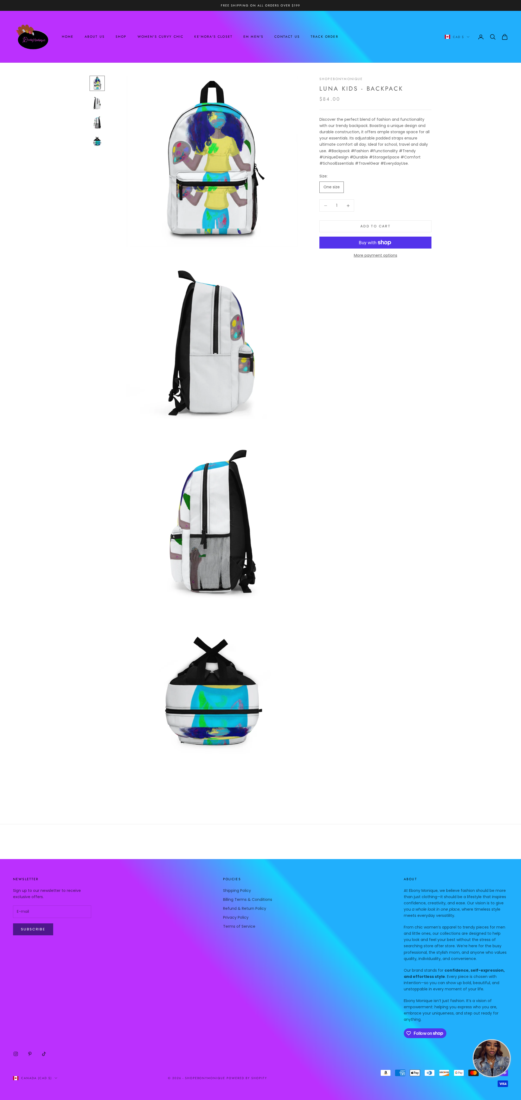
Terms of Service (239, 926)
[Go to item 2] (97, 102)
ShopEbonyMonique (341, 79)
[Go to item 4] (97, 142)
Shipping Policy (237, 890)
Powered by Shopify (247, 1078)
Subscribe (33, 929)
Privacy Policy (236, 917)
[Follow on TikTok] (44, 1054)
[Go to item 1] (97, 83)
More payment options (375, 255)
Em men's (253, 36)
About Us (95, 36)
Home (68, 36)
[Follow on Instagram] (15, 1054)
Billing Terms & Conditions (247, 899)
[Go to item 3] (97, 122)
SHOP (121, 36)
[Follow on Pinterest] (30, 1054)
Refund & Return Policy (244, 908)
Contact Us (287, 36)
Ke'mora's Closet (213, 36)
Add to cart (375, 226)
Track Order (324, 36)
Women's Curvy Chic (161, 36)
